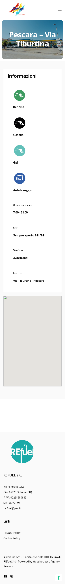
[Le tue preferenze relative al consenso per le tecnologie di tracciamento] (58, 577)
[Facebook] (5, 576)
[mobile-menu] (54, 9)
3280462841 (21, 258)
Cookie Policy (11, 538)
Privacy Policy (11, 532)
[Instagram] (12, 576)
